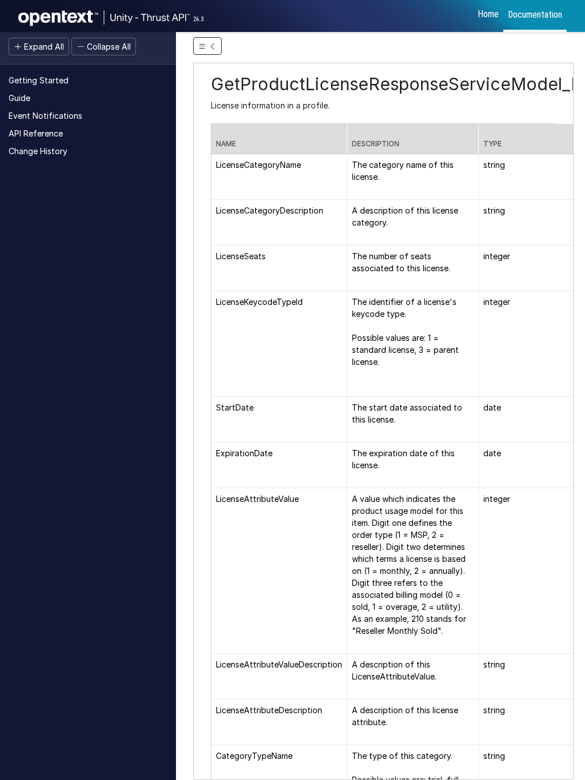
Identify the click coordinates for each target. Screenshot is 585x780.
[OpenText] (150, 16)
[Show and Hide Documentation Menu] (207, 46)
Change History (38, 151)
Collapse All (108, 46)
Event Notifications (45, 115)
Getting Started (39, 80)
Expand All (43, 46)
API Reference (36, 133)
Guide (19, 98)
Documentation (535, 14)
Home (488, 14)
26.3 (198, 19)
